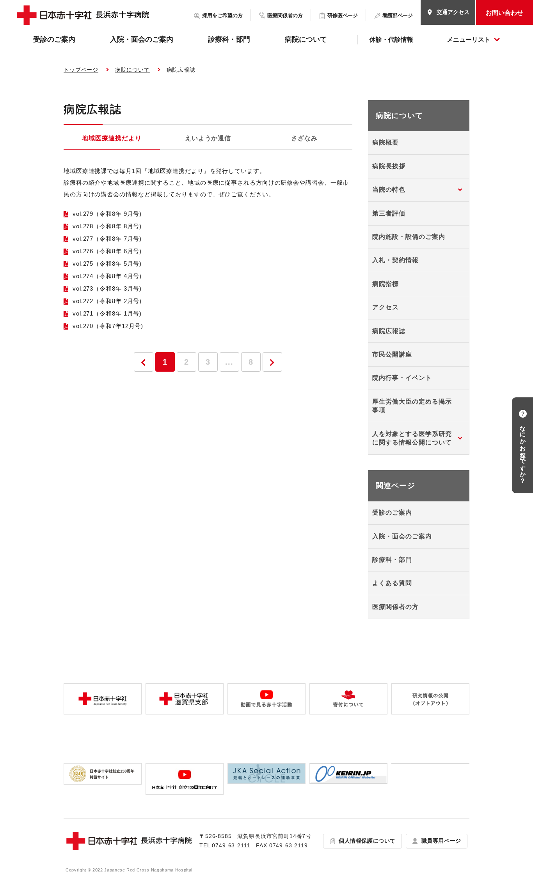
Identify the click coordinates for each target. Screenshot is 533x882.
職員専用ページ (441, 841)
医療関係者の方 (395, 606)
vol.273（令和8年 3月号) (107, 288)
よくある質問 (392, 583)
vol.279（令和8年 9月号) (107, 213)
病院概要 (385, 142)
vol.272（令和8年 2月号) (107, 301)
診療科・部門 (229, 39)
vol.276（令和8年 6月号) (107, 251)
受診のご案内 (54, 39)
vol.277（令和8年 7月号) (107, 238)
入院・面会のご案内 (141, 39)
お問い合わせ (504, 12)
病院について (306, 39)
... (229, 362)
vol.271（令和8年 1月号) (107, 313)
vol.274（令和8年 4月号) (107, 276)
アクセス (385, 307)
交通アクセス (453, 12)
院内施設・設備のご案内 (408, 236)
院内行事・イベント (402, 377)
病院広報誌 (388, 331)
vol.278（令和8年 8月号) (107, 226)
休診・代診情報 (391, 39)
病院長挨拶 (388, 166)
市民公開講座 (392, 354)
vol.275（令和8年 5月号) (107, 263)
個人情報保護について (367, 841)
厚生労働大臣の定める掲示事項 (412, 405)
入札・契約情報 (395, 260)
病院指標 (385, 283)
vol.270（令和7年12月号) (108, 326)
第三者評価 (388, 213)
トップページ (81, 70)
